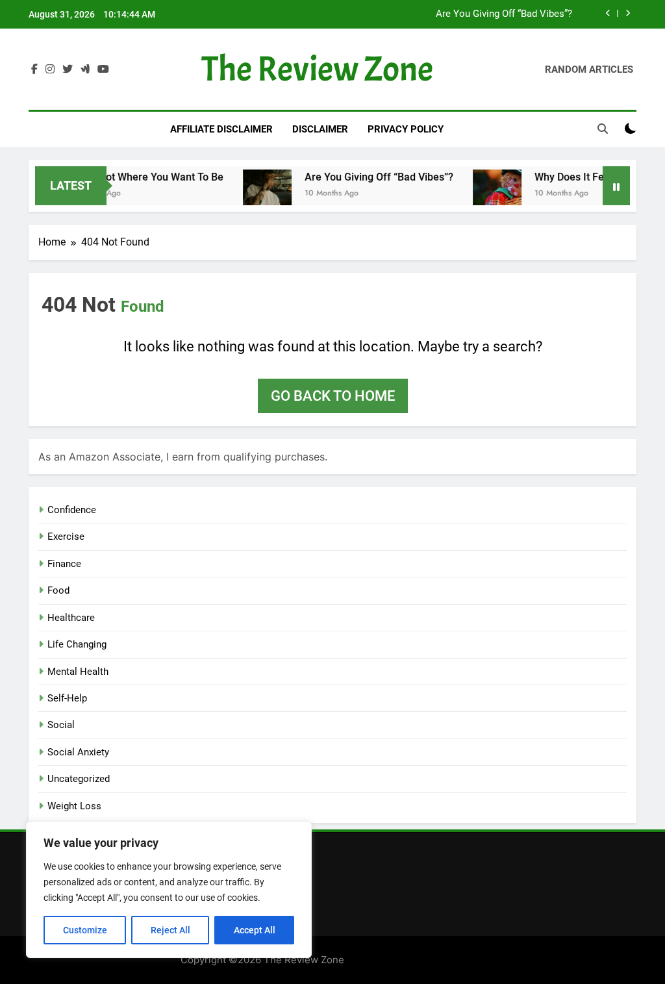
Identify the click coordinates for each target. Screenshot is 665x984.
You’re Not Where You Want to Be (133, 177)
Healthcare (71, 618)
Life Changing (77, 644)
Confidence (71, 510)
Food (58, 590)
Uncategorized (78, 779)
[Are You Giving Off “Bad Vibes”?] (255, 194)
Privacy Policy (406, 129)
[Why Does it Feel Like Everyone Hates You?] (484, 194)
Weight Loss (74, 806)
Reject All (170, 930)
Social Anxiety (78, 752)
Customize (85, 930)
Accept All (254, 930)
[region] (169, 890)
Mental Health (77, 671)
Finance (64, 564)
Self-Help (67, 698)
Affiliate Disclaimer (221, 129)
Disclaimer (320, 129)
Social (61, 725)
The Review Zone (317, 69)
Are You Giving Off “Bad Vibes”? (504, 14)
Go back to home (333, 396)
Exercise (65, 536)
